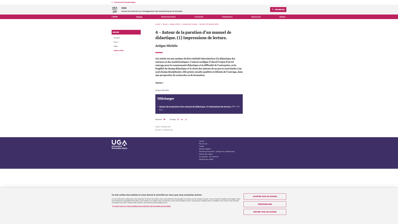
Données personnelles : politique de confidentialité (217, 151)
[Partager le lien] (186, 119)
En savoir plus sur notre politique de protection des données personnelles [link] (141, 206)
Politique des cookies (206, 159)
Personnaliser (265, 204)
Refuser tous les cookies (265, 212)
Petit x (116, 42)
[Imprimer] (164, 119)
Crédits (201, 146)
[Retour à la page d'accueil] (115, 9)
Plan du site (203, 144)
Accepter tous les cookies (265, 196)
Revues (116, 32)
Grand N (117, 38)
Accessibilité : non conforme (209, 157)
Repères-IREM (119, 50)
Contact (201, 141)
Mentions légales (205, 149)
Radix (116, 46)
